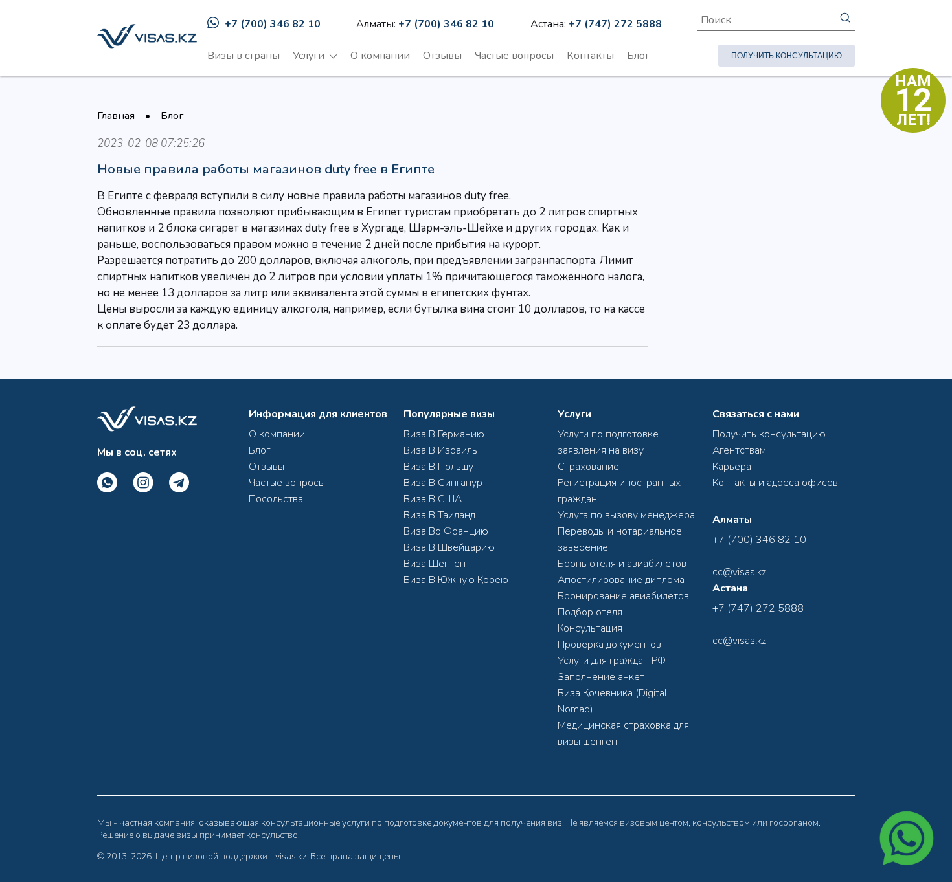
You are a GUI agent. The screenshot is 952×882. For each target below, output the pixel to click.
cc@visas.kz (739, 572)
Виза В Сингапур (442, 483)
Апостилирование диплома (621, 580)
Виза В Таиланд (439, 515)
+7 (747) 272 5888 (615, 24)
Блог (638, 56)
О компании (380, 56)
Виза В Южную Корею (455, 580)
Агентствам (739, 450)
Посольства (276, 499)
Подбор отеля (590, 612)
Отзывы (442, 56)
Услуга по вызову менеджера (626, 515)
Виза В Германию (443, 434)
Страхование (588, 466)
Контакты (590, 56)
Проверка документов (609, 644)
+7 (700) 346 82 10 (273, 24)
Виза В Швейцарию (449, 547)
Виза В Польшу (438, 466)
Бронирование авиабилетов (623, 596)
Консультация (590, 628)
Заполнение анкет (601, 677)
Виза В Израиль (440, 450)
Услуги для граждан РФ (612, 661)
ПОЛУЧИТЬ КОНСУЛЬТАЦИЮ (786, 55)
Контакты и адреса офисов (775, 483)
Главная (116, 116)
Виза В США (432, 499)
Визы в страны (243, 56)
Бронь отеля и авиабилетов (622, 564)
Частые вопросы (514, 56)
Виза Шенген (434, 564)
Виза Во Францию (445, 531)
